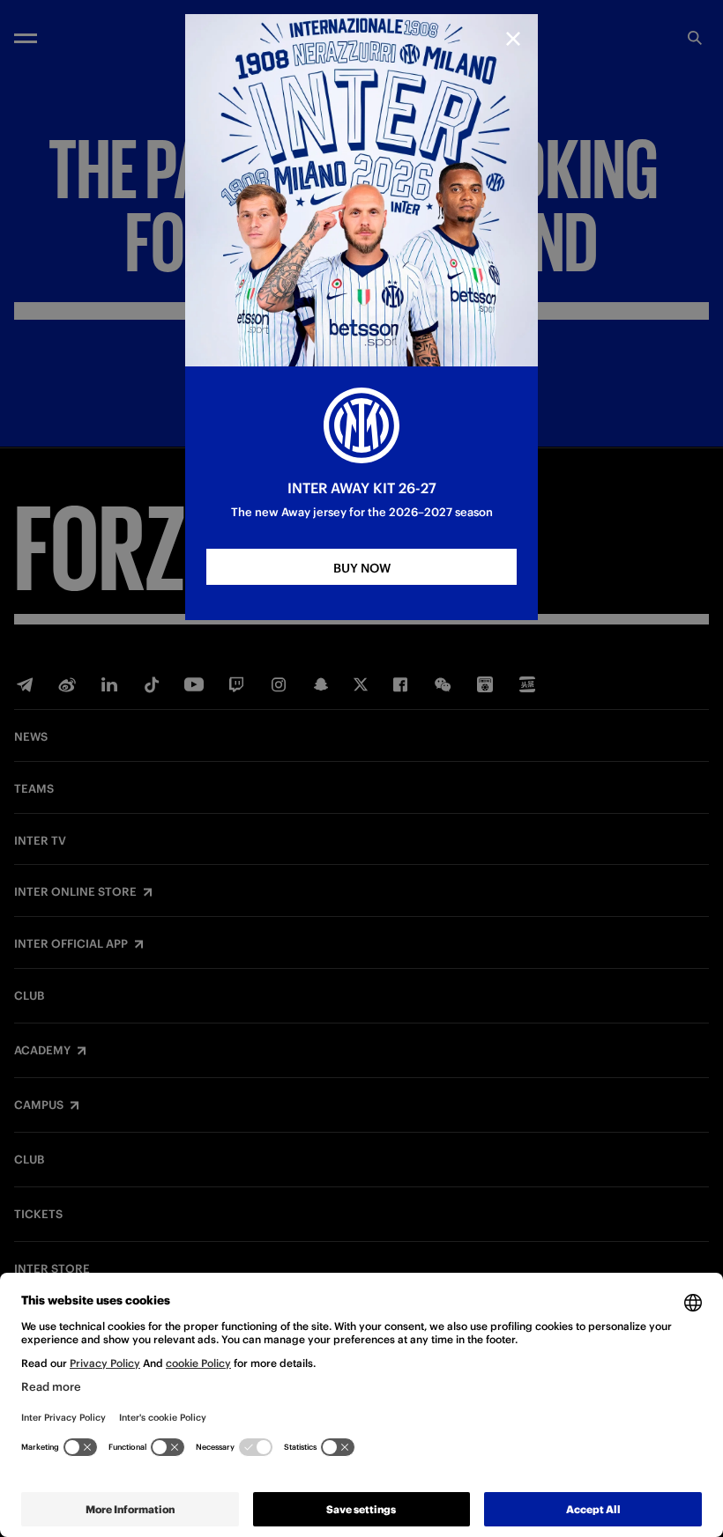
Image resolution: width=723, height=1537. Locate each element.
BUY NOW (362, 568)
